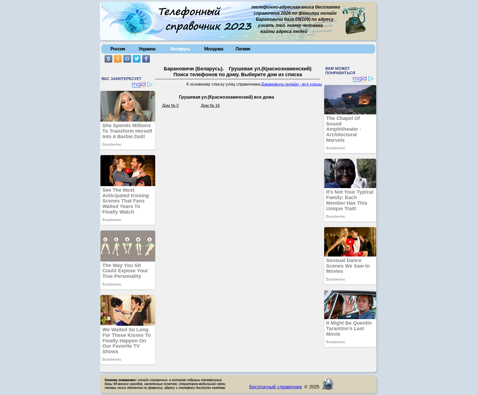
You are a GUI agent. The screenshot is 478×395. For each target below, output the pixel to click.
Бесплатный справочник (275, 386)
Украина (147, 49)
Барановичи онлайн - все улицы (291, 84)
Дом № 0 (170, 105)
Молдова (213, 49)
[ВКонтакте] (108, 59)
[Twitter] (137, 59)
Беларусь (180, 49)
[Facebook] (146, 59)
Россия (117, 49)
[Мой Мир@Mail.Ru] (127, 59)
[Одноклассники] (118, 59)
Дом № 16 (210, 105)
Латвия (242, 49)
